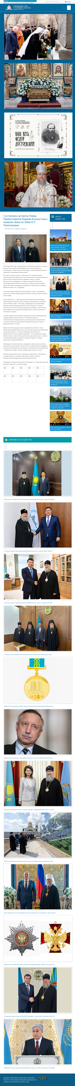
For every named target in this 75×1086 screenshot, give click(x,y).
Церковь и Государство (20, 440)
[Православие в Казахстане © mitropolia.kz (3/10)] (24, 370)
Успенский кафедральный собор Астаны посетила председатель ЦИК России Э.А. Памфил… (61, 270)
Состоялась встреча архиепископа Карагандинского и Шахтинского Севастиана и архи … (28, 654)
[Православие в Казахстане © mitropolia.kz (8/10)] (24, 378)
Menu (65, 8)
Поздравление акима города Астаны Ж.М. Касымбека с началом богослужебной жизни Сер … (30, 1016)
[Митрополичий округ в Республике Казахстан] (18, 7)
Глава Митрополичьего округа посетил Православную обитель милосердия (59, 382)
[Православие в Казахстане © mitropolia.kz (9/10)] (32, 378)
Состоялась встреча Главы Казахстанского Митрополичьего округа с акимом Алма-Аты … (29, 602)
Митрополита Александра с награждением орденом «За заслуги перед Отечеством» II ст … (29, 758)
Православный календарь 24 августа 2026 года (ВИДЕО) (61, 316)
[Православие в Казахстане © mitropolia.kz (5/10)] (40, 370)
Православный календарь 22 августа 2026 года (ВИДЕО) (61, 428)
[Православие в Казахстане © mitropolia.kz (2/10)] (16, 370)
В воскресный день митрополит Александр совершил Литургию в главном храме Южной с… (60, 338)
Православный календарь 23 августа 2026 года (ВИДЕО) (61, 360)
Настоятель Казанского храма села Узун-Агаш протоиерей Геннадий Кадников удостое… (60, 293)
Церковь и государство (21, 228)
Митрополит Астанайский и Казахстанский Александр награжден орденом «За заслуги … (29, 964)
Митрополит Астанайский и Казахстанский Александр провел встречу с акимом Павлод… (30, 499)
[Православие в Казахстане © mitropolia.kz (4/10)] (32, 370)
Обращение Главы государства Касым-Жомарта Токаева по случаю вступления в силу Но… (30, 1068)
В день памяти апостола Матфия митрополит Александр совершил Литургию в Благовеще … (60, 405)
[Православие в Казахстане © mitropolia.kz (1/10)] (7, 370)
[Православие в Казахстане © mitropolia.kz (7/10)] (16, 378)
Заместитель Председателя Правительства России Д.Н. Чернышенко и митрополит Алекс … (29, 861)
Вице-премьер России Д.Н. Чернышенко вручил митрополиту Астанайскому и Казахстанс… (30, 913)
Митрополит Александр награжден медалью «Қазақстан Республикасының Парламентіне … (29, 706)
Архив (69, 2)
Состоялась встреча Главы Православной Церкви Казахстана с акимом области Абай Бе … (29, 551)
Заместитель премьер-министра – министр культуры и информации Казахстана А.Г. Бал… (29, 809)
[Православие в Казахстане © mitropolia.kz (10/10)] (40, 378)
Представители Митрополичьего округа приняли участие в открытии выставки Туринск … (60, 247)
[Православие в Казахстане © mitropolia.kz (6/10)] (7, 378)
